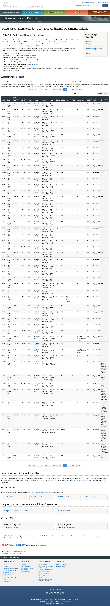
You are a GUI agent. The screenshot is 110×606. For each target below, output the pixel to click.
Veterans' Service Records (33, 12)
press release (30, 53)
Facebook (47, 593)
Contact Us (105, 2)
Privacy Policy (48, 599)
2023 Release (36, 497)
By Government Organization (10, 568)
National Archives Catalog (9, 570)
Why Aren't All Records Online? (44, 576)
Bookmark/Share (96, 2)
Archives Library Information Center (10, 578)
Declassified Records (44, 571)
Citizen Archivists (85, 2)
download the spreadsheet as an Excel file (62, 82)
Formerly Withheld (23, 99)
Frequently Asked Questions (16, 510)
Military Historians (25, 566)
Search (105, 5)
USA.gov (77, 599)
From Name (63, 99)
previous (34, 90)
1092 (69, 90)
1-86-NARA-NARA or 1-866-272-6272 (55, 603)
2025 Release (9, 497)
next (77, 90)
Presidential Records (8, 572)
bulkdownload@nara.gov (81, 480)
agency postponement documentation (39, 492)
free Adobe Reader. (20, 544)
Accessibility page (42, 545)
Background (89, 44)
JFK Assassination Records (27, 22)
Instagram (52, 593)
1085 (42, 90)
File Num (51, 99)
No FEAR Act (71, 599)
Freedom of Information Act (60, 599)
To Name (58, 99)
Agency (30, 100)
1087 (49, 90)
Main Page (89, 41)
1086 (46, 90)
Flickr (63, 593)
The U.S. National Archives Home (23, 4)
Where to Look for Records (45, 574)
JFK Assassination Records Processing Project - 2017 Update (24, 46)
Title (67, 100)
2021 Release (90, 497)
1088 (53, 90)
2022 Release (63, 497)
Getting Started (42, 564)
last (80, 90)
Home (4, 22)
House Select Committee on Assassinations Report (94, 49)
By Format (5, 566)
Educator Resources (55, 12)
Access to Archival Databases (7, 575)
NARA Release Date (15, 99)
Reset (106, 93)
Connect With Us (55, 590)
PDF (35, 105)
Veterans (23, 574)
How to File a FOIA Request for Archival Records (45, 579)
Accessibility (40, 599)
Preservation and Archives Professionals (27, 568)
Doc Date (36, 100)
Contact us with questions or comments (11, 553)
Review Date (95, 99)
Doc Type (44, 100)
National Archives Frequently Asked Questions (45, 566)
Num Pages (74, 99)
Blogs (60, 593)
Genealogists (24, 564)
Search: (76, 93)
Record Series (89, 99)
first (29, 90)
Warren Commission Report (94, 46)
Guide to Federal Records (45, 569)
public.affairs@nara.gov (68, 527)
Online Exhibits (6, 581)
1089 (57, 90)
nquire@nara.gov (13, 527)
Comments (104, 99)
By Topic (5, 564)
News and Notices (61, 564)
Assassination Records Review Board (95, 52)
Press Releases (64, 510)
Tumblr (55, 593)
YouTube (58, 593)
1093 (73, 90)
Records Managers (25, 571)
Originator (80, 100)
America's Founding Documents (99, 12)
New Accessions (60, 566)
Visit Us (77, 12)
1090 (61, 90)
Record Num (9, 99)
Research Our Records (11, 12)
